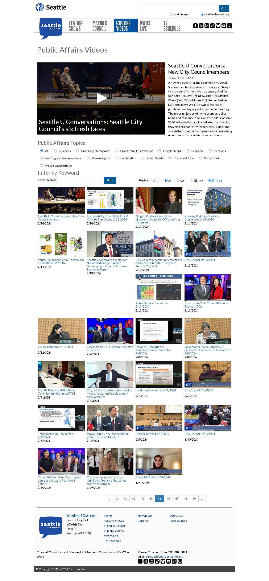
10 (157, 180)
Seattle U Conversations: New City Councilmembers (61, 218)
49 (194, 498)
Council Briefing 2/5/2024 (152, 434)
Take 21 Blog (178, 520)
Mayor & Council (99, 26)
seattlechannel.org (216, 14)
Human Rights (101, 158)
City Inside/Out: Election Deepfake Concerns (110, 348)
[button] (101, 98)
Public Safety (155, 158)
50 (182, 180)
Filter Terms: (47, 180)
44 (151, 498)
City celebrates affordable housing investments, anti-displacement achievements (109, 393)
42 (134, 498)
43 (142, 498)
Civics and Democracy (95, 151)
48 (185, 498)
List (200, 180)
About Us (176, 515)
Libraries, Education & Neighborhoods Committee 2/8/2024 (153, 350)
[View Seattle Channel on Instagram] (152, 561)
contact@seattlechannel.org (164, 556)
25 (169, 180)
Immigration (128, 158)
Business (65, 151)
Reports (143, 520)
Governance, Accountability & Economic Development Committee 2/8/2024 (208, 350)
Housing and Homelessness (63, 158)
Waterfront (211, 158)
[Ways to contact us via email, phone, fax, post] (179, 561)
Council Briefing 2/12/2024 (55, 347)
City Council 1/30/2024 (200, 434)
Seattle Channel (81, 515)
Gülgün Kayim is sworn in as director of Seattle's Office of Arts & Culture (158, 219)
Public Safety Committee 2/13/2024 (152, 305)
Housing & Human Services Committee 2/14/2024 (202, 218)
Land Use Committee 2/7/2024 (156, 390)
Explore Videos (123, 26)
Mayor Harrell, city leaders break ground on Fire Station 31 (108, 435)
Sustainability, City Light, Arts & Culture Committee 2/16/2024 (107, 218)
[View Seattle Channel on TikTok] (157, 561)
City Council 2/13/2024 (200, 259)
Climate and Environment (136, 151)
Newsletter (145, 515)
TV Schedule (172, 26)
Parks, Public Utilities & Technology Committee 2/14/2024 (61, 261)
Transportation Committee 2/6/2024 (55, 435)
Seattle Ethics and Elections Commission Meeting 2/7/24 (56, 392)
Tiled (218, 180)
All (47, 151)
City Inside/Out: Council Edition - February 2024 (206, 305)
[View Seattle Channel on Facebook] (140, 561)
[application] (101, 98)
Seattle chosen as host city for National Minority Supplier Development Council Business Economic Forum (107, 264)
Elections (220, 151)
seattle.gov (180, 14)
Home (108, 515)
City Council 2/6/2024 (199, 390)
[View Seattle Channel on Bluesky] (162, 561)
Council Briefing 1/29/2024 (153, 477)
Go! (223, 8)
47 (177, 498)
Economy (197, 151)
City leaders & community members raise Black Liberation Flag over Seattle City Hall (159, 263)
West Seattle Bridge (58, 165)
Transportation (184, 158)
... (109, 498)
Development (172, 151)
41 (125, 498)
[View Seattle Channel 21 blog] (174, 561)
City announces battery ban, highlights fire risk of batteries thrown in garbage (106, 480)
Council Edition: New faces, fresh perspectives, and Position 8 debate (59, 480)
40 (116, 498)
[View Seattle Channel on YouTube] (169, 561)
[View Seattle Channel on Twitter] (146, 561)
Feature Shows (76, 26)
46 (168, 498)
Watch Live (146, 26)
